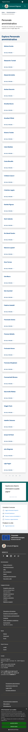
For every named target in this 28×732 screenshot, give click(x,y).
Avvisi (4, 638)
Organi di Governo (7, 565)
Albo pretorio (6, 704)
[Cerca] (25, 6)
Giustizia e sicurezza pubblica (10, 613)
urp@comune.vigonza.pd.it (11, 671)
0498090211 (12, 674)
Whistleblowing (7, 706)
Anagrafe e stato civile (8, 588)
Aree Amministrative (8, 567)
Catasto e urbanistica (8, 598)
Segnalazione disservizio (12, 686)
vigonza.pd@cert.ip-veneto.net (11, 673)
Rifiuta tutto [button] (14, 726)
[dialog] (14, 719)
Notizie (5, 634)
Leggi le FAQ (9, 688)
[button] (13, 729)
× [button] (26, 709)
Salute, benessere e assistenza (10, 620)
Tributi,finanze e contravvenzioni (11, 616)
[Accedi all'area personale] (22, 2)
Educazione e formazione (9, 611)
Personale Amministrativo (9, 576)
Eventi (4, 649)
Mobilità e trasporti (8, 602)
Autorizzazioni (6, 623)
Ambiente (5, 618)
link (6, 720)
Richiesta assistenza (11, 690)
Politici (5, 574)
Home (3, 12)
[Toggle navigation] (3, 6)
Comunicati (6, 636)
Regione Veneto (6, 2)
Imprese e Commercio (8, 594)
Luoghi (5, 647)
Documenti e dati (7, 579)
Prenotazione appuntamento (13, 683)
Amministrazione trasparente (10, 701)
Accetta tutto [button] (14, 723)
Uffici (4, 569)
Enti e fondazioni (7, 572)
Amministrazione (11, 12)
